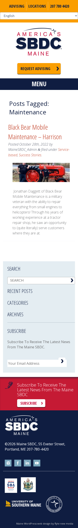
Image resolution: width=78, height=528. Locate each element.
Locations (37, 6)
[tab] (41, 288)
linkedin (27, 463)
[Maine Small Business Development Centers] (39, 42)
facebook (17, 463)
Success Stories (30, 155)
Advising (16, 6)
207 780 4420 (59, 6)
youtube (36, 463)
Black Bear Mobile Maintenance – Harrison (35, 131)
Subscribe (28, 403)
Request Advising (35, 68)
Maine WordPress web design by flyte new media (44, 523)
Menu (39, 84)
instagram (8, 463)
